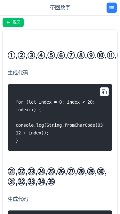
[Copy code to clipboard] (104, 91)
